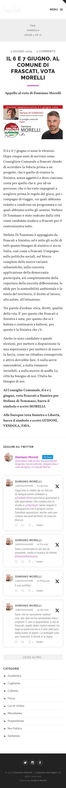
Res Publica (15, 728)
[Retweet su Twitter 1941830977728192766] (23, 525)
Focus (11, 698)
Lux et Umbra (16, 705)
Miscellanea (15, 713)
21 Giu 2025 (42, 544)
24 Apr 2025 (43, 610)
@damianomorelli (24, 486)
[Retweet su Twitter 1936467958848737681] (23, 562)
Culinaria (13, 690)
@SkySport (31, 505)
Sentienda (14, 735)
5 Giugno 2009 (21, 51)
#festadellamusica (26, 556)
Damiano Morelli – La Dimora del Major (35, 772)
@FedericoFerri (24, 497)
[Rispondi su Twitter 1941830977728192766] (17, 525)
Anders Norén (39, 780)
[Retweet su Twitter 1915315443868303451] (23, 642)
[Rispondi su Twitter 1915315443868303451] (17, 642)
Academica (14, 675)
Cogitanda (14, 683)
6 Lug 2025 (42, 486)
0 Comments (46, 51)
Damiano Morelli (28, 481)
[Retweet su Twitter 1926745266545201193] (23, 591)
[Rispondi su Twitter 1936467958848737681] (17, 562)
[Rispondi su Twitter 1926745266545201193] (17, 591)
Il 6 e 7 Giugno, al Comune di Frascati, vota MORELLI (33, 68)
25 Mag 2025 (43, 581)
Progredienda (16, 720)
